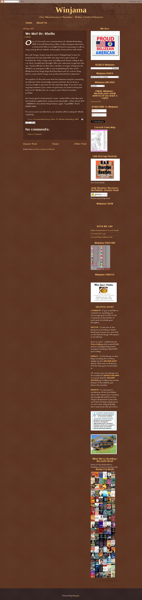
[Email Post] (82, 119)
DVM (76, 119)
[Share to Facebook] (32, 123)
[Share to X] (30, 123)
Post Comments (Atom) (44, 149)
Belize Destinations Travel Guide (105, 230)
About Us (41, 23)
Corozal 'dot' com (98, 234)
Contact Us (96, 102)
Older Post (80, 144)
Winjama (71, 9)
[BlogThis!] (28, 123)
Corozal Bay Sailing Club (101, 237)
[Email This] (26, 123)
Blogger (76, 596)
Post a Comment (35, 134)
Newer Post (30, 144)
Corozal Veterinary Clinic (44, 119)
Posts (95, 111)
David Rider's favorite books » (107, 581)
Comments (98, 115)
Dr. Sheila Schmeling (65, 119)
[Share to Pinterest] (34, 123)
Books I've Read (105, 469)
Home (29, 23)
